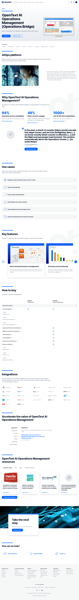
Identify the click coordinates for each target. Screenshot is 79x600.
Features (24, 46)
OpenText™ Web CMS (42, 595)
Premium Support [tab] (13, 444)
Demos (54, 576)
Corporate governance (19, 575)
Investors (3, 573)
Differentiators (11, 46)
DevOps (29, 578)
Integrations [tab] (14, 427)
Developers (4, 571)
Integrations (36, 46)
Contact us (6, 36)
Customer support (69, 573)
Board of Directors (18, 573)
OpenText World (43, 573)
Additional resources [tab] (29, 467)
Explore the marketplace (58, 121)
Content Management (32, 575)
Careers (3, 570)
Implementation (44, 46)
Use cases (18, 46)
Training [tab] (15, 439)
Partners (3, 575)
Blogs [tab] (20, 467)
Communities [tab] (14, 441)
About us (16, 570)
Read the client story (32, 122)
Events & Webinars (44, 571)
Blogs (41, 576)
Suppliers (3, 576)
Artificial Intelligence (31, 571)
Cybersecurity (30, 573)
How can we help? (69, 570)
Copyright (29, 593)
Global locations (69, 571)
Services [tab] (15, 433)
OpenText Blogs (38, 553)
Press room (42, 570)
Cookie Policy (40, 587)
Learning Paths (56, 574)
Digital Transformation (32, 576)
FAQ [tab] (16, 467)
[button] (16, 2)
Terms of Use (33, 587)
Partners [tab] (15, 436)
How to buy (30, 46)
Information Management (32, 570)
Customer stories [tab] (7, 467)
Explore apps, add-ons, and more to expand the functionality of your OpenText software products (33, 436)
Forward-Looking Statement (50, 587)
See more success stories (9, 497)
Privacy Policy (27, 587)
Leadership (17, 571)
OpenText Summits (44, 575)
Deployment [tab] (14, 430)
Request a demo (17, 36)
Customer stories (56, 573)
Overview (4, 46)
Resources (52, 46)
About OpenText (12, 553)
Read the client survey (7, 121)
